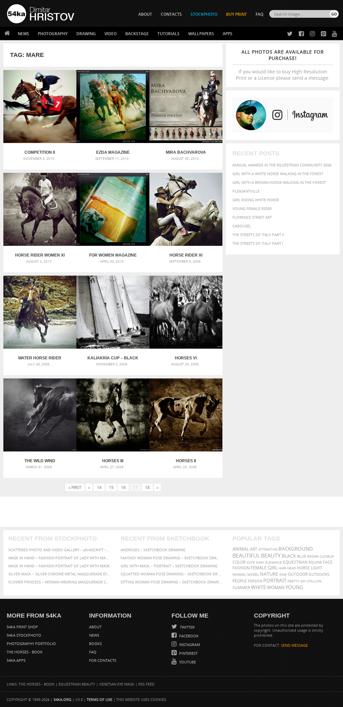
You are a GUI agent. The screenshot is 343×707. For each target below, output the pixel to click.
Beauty (271, 555)
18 (147, 487)
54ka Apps (16, 660)
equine (315, 562)
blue (301, 556)
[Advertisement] (173, 512)
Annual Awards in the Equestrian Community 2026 (281, 164)
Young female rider (252, 208)
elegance (273, 562)
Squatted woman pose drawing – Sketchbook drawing (172, 573)
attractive (267, 549)
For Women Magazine (113, 255)
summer (241, 587)
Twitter (187, 627)
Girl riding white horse (255, 199)
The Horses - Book (25, 651)
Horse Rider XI (185, 255)
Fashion (241, 567)
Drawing (86, 34)
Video (111, 34)
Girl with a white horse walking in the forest (277, 173)
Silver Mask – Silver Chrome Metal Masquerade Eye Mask (59, 573)
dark (260, 562)
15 (111, 487)
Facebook (188, 635)
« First (75, 487)
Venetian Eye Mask (116, 684)
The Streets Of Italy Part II (258, 234)
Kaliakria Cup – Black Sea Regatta (112, 358)
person (255, 580)
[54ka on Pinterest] (322, 34)
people (239, 581)
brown (313, 556)
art (253, 549)
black (289, 556)
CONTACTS (171, 14)
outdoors (318, 574)
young (294, 587)
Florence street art (252, 217)
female (259, 568)
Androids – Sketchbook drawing (153, 549)
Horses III (112, 460)
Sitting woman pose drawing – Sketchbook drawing (172, 581)
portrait (274, 580)
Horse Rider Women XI (40, 255)
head (291, 568)
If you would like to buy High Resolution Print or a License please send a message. (283, 65)
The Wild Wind (39, 460)
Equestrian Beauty (77, 684)
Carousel (241, 225)
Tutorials (168, 34)
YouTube (187, 661)
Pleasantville (246, 191)
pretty (293, 581)
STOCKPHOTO (204, 14)
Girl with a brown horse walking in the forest (279, 182)
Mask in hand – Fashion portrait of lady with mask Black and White (59, 557)
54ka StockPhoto (24, 635)
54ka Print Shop (22, 626)
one (283, 574)
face (328, 562)
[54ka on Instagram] (311, 34)
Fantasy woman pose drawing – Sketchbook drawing (172, 557)
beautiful (246, 555)
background (295, 549)
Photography (53, 34)
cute (251, 562)
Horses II (186, 460)
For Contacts (102, 660)
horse (303, 568)
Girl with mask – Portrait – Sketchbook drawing (169, 565)
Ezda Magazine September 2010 (113, 152)
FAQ (259, 14)
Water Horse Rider (39, 358)
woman (275, 587)
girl (273, 568)
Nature (269, 574)
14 (99, 487)
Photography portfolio (31, 643)
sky (303, 581)
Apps (227, 34)
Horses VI (186, 358)
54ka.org (62, 699)
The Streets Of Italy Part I (257, 243)
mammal (239, 574)
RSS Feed (146, 684)
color (239, 562)
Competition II (39, 152)
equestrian (295, 562)
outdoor (297, 574)
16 (123, 487)
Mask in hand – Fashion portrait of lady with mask (59, 565)
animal (240, 549)
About (95, 626)
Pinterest (188, 653)
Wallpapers (201, 34)
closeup (327, 556)
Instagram (189, 644)
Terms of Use (99, 699)
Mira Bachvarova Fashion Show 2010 (186, 152)
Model (253, 574)
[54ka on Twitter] (288, 34)
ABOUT (145, 14)
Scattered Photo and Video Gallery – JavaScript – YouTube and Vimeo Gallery (59, 549)
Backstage (137, 34)
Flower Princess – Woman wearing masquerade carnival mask (59, 581)
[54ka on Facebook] (299, 34)
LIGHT (316, 567)
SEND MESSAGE (294, 645)
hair (282, 568)
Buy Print (236, 14)
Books (95, 643)
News (23, 34)
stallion (314, 581)
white (258, 587)
